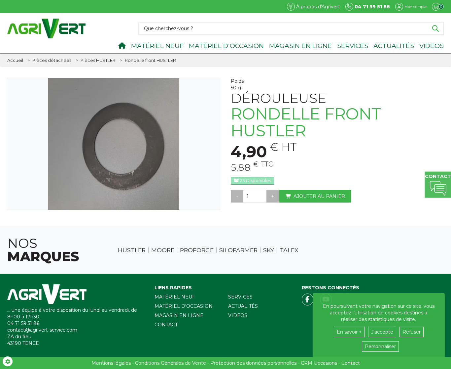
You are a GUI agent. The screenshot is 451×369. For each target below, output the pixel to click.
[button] (150, 60)
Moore (162, 250)
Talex (289, 250)
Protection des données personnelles (253, 363)
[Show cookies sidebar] (8, 361)
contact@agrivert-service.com (42, 330)
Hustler (132, 250)
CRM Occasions (319, 363)
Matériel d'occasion (226, 46)
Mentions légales (111, 363)
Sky (268, 250)
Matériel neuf (157, 46)
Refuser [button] (411, 332)
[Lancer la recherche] (435, 28)
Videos (431, 46)
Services (352, 46)
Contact (166, 325)
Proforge (197, 250)
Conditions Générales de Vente (170, 363)
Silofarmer (238, 250)
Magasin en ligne (300, 46)
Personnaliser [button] (380, 346)
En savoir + (349, 332)
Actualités (393, 46)
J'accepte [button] (382, 332)
